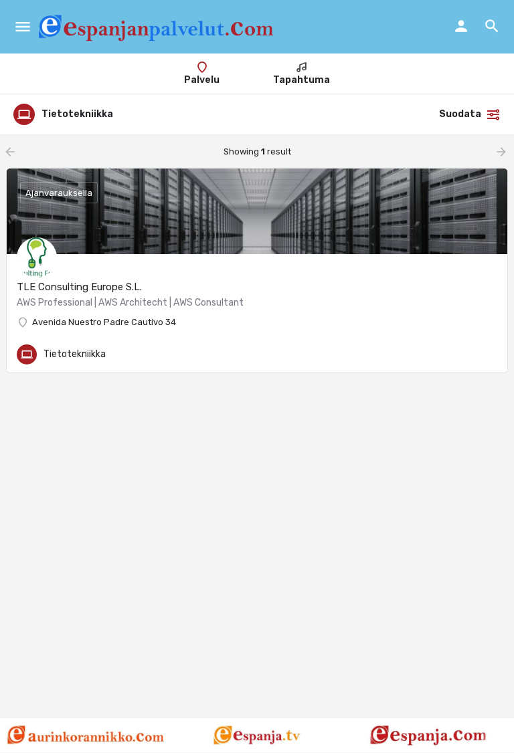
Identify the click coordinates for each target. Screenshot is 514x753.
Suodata (460, 114)
